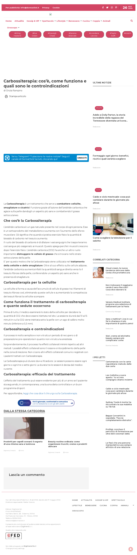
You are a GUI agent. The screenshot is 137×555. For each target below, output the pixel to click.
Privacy (45, 8)
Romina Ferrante (112, 345)
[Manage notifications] (131, 549)
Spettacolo (48, 21)
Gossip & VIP (33, 21)
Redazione (96, 127)
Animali (106, 21)
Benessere (74, 21)
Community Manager (113, 312)
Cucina (86, 21)
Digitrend (25, 526)
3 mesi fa (13, 450)
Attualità (19, 21)
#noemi (127, 33)
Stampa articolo (17, 96)
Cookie (56, 8)
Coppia (96, 21)
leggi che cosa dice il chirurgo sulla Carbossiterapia (50, 393)
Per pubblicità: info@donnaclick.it (22, 8)
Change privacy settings (15, 548)
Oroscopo (12, 27)
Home (9, 21)
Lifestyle (61, 21)
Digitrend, (7, 450)
